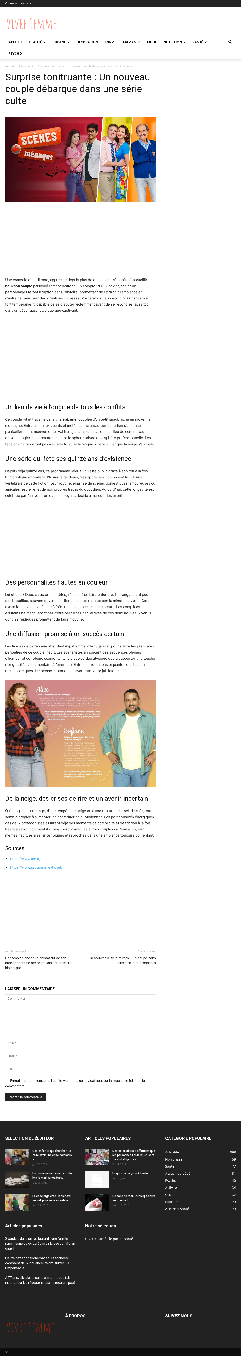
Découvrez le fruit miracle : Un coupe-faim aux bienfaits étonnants (123, 960)
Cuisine (59, 42)
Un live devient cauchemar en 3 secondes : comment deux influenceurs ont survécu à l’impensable (37, 1263)
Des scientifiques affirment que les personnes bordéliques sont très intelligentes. (133, 1155)
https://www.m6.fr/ (25, 859)
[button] (230, 42)
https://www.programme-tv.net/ (36, 867)
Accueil (15, 42)
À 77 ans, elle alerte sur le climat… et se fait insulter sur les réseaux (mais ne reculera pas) (40, 1280)
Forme (110, 42)
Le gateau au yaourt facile (130, 1173)
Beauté (35, 42)
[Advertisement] (80, 241)
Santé (198, 42)
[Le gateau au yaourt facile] (97, 1179)
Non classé (26, 66)
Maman (129, 42)
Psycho (15, 53)
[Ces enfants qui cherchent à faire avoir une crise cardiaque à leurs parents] (17, 1157)
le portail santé (121, 1238)
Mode (152, 42)
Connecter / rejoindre (18, 3)
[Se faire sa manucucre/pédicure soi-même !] (97, 1202)
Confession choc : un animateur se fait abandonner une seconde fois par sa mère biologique (38, 963)
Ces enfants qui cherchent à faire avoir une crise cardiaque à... (52, 1155)
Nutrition (172, 42)
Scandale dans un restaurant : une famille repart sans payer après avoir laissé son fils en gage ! (40, 1243)
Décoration (87, 42)
